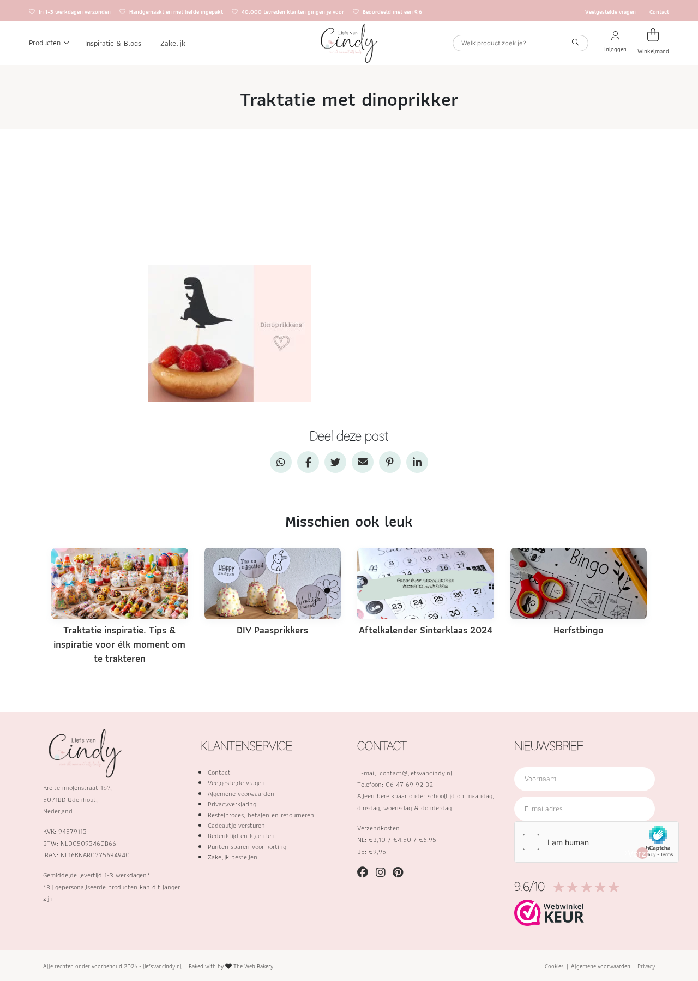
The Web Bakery (253, 966)
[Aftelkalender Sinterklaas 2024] (425, 582)
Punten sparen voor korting (247, 846)
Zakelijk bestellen (232, 857)
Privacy (646, 966)
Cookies (554, 966)
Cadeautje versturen (236, 825)
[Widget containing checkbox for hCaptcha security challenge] (596, 842)
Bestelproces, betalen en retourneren (261, 815)
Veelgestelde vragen (610, 11)
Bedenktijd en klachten (241, 835)
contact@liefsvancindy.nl (416, 773)
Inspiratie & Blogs (113, 43)
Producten (45, 43)
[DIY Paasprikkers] (272, 582)
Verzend (642, 853)
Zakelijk (172, 43)
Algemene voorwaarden (241, 793)
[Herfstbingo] (578, 582)
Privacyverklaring (232, 804)
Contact (659, 11)
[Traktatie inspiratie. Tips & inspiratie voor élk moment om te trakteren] (119, 582)
